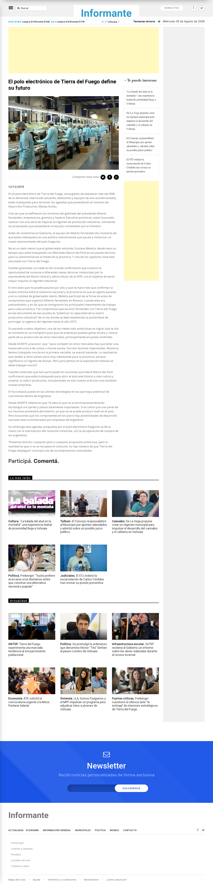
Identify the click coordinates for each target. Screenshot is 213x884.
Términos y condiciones (62, 879)
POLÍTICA (100, 830)
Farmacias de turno (144, 21)
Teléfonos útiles (20, 866)
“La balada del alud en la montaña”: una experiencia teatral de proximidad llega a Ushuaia (141, 97)
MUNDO (114, 830)
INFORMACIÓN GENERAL (57, 830)
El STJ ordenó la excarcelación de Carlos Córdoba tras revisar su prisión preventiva (138, 165)
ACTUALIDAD (15, 830)
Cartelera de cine (20, 860)
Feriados (16, 854)
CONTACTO (130, 830)
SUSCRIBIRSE (131, 788)
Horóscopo (17, 842)
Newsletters (91, 879)
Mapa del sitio (16, 879)
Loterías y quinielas (22, 848)
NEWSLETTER (171, 8)
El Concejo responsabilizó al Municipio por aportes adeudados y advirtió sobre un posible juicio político (140, 144)
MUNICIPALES (83, 830)
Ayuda (36, 879)
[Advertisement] (83, 50)
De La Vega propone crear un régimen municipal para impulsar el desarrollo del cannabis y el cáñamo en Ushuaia (140, 120)
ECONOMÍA (32, 830)
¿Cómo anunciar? (116, 879)
